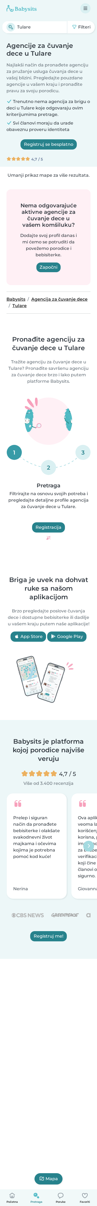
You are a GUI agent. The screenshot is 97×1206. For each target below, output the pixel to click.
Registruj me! (48, 936)
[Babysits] (21, 8)
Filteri (84, 27)
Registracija (48, 527)
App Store (31, 636)
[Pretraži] (10, 27)
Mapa (52, 1178)
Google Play (69, 636)
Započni (48, 267)
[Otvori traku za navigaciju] (85, 8)
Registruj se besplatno (48, 144)
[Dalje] (88, 846)
